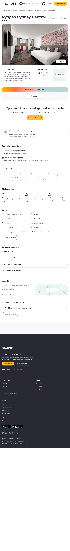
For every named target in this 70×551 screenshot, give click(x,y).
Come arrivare (9, 290)
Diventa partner (8, 363)
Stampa (4, 390)
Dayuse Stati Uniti (6, 410)
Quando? (36, 96)
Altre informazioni (10, 237)
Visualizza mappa (59, 74)
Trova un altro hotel (35, 118)
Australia (4, 10)
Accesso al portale (22, 363)
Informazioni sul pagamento (12, 264)
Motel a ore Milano (14, 340)
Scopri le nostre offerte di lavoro (9, 393)
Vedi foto (62, 61)
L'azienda (4, 383)
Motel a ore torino (55, 340)
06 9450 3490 (8, 294)
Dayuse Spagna (6, 413)
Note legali (4, 443)
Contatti (38, 383)
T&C (26, 443)
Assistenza (39, 386)
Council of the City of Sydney (26, 10)
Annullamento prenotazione (43, 390)
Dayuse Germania (6, 417)
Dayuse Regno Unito (7, 407)
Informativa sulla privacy (16, 443)
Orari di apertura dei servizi (11, 271)
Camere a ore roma (35, 340)
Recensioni (4, 386)
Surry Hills (38, 10)
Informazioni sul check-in (11, 258)
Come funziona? (8, 251)
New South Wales (12, 10)
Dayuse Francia (6, 404)
